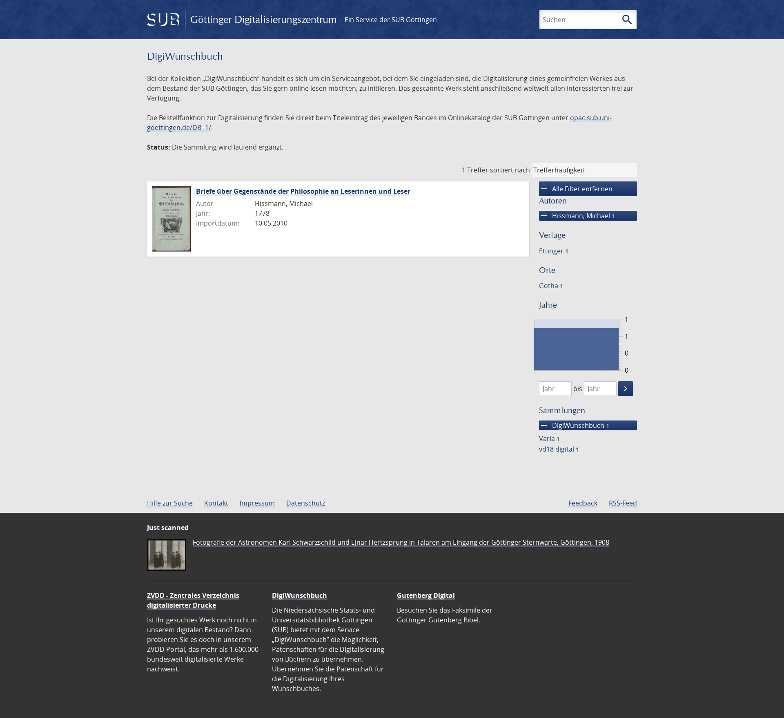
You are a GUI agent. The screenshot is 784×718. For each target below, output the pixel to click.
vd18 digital (559, 449)
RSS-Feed (623, 503)
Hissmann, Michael (577, 216)
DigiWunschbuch (574, 425)
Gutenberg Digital (426, 595)
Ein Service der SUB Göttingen (391, 19)
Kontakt (216, 503)
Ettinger (553, 250)
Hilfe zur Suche (170, 503)
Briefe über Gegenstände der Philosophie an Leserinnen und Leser (303, 191)
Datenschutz (305, 503)
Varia (549, 438)
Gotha (551, 285)
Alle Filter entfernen (575, 189)
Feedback (582, 503)
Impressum (257, 503)
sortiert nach (510, 170)
